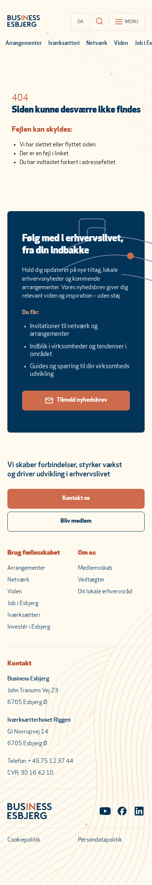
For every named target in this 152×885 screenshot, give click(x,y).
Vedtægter (91, 580)
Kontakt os (76, 498)
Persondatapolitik (100, 840)
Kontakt (19, 664)
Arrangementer (24, 43)
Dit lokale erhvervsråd (105, 592)
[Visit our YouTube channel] (105, 812)
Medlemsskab (95, 568)
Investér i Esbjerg (28, 627)
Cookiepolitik (23, 840)
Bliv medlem (76, 521)
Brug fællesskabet (33, 553)
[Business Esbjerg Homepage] (23, 22)
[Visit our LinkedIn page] (139, 812)
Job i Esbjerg (22, 604)
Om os (87, 553)
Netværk (96, 43)
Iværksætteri (64, 43)
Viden (121, 43)
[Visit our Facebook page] (122, 812)
